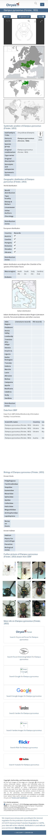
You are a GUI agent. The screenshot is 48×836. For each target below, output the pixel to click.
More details (20, 828)
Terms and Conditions (19, 798)
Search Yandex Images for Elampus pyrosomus (24, 730)
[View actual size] (29, 21)
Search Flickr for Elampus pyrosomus (24, 747)
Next (40, 17)
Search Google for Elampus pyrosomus (24, 676)
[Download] (35, 21)
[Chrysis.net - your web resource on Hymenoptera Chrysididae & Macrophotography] (13, 4)
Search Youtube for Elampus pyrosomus (24, 765)
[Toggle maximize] (41, 21)
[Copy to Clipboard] (5, 804)
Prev (7, 17)
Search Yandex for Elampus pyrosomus (24, 713)
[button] (24, 61)
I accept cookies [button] (24, 832)
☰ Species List (24, 17)
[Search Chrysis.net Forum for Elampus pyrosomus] (24, 632)
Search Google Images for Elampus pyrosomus (24, 696)
